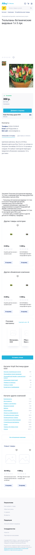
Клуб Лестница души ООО (12, 115)
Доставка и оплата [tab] (23, 136)
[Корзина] (28, 3)
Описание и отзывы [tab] (8, 136)
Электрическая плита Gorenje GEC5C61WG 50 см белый (10, 478)
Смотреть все (23, 322)
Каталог (4, 12)
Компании (11, 12)
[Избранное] (25, 3)
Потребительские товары (22, 12)
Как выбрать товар (10, 506)
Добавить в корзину (17, 110)
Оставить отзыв (17, 357)
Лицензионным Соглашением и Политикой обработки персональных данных (16, 549)
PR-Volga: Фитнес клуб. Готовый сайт (24, 477)
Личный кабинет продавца (12, 524)
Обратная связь (9, 509)
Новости (6, 532)
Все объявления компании (17, 437)
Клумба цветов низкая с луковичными (10, 252)
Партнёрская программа (11, 535)
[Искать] (31, 8)
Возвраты (7, 515)
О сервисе (7, 512)
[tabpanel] (17, 148)
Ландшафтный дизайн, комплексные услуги (15, 16)
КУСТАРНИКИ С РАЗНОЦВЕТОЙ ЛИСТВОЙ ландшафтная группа (27, 253)
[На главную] (5, 4)
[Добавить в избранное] (14, 57)
